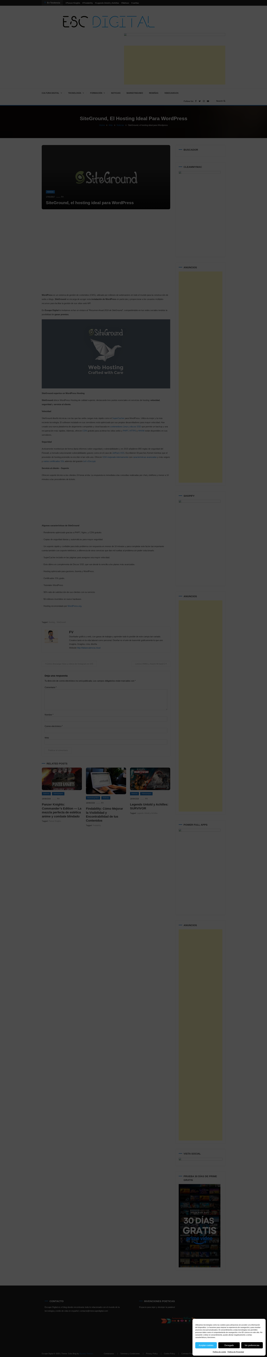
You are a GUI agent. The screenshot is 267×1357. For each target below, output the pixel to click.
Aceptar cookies (206, 1345)
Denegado (229, 1345)
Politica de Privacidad (236, 1352)
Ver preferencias (252, 1345)
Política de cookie (219, 1352)
